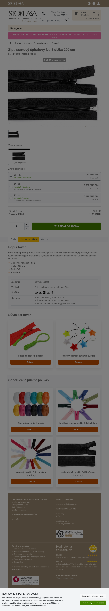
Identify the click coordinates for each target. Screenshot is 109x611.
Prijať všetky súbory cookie (93, 603)
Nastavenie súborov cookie (92, 596)
